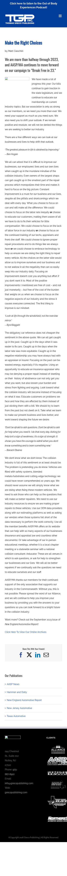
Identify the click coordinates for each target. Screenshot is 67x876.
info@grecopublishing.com (19, 783)
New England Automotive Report (24, 700)
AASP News (13, 684)
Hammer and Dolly (17, 692)
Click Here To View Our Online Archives (25, 632)
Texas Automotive (16, 716)
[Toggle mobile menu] (60, 16)
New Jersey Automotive (19, 708)
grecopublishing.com (16, 792)
